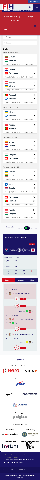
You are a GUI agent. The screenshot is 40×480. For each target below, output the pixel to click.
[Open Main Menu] (5, 30)
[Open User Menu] (35, 26)
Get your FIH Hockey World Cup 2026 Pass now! (19, 10)
